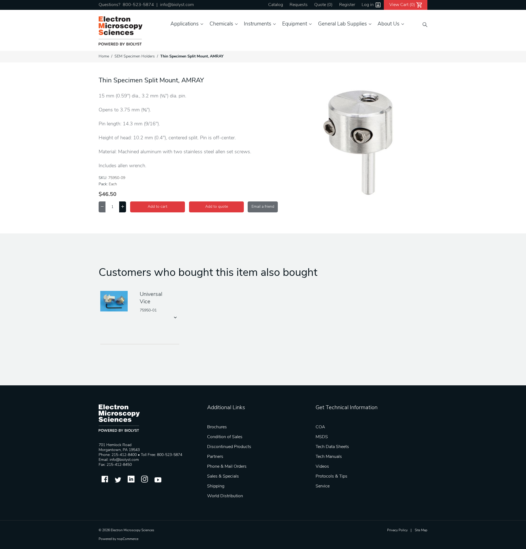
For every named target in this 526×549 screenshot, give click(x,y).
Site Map (421, 530)
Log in (368, 5)
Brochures (217, 427)
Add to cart (157, 207)
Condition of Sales (224, 437)
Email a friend (262, 207)
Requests (299, 5)
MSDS (322, 437)
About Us (388, 24)
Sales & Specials (223, 476)
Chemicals (221, 24)
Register (347, 5)
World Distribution (225, 496)
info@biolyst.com (177, 5)
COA (320, 427)
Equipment (294, 24)
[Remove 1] (102, 206)
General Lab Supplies (342, 24)
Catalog (275, 5)
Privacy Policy (397, 530)
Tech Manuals (329, 457)
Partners (215, 457)
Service (323, 486)
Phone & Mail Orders (227, 466)
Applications (184, 24)
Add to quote (216, 207)
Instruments (257, 24)
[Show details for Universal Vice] (116, 302)
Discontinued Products (229, 447)
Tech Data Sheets (332, 447)
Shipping (215, 486)
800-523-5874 (138, 5)
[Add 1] (122, 206)
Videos (322, 466)
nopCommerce (127, 539)
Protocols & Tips (331, 476)
